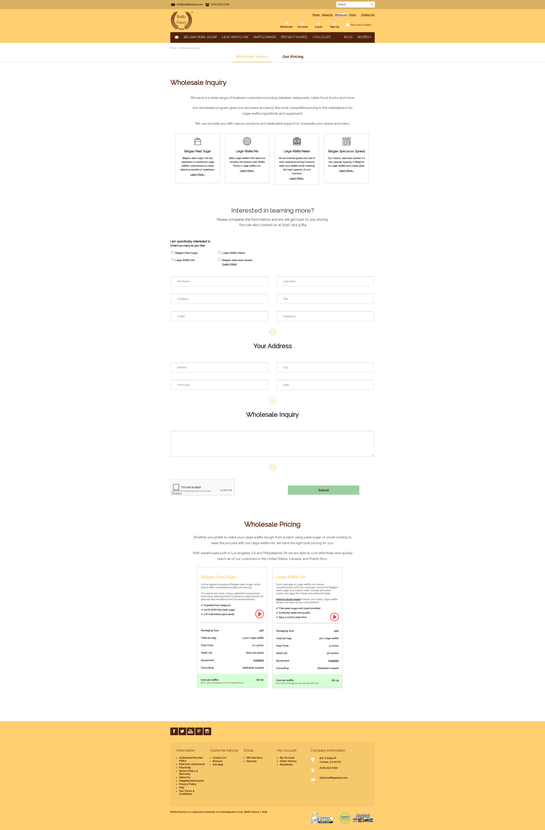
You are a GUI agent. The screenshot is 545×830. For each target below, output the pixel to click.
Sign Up (334, 26)
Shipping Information (191, 780)
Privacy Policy (187, 784)
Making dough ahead (288, 599)
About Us (327, 14)
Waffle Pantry (251, 812)
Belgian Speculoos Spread (237, 260)
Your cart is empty (360, 24)
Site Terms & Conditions (187, 792)
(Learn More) (229, 264)
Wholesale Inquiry (190, 48)
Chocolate (322, 37)
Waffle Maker (264, 37)
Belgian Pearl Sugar (200, 37)
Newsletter (286, 764)
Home (316, 14)
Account (302, 26)
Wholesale (341, 14)
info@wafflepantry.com (190, 4)
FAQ (181, 787)
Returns (217, 761)
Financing (185, 767)
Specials (251, 761)
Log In (318, 26)
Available (258, 660)
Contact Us (368, 14)
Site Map (218, 764)
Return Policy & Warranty (188, 772)
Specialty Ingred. (294, 37)
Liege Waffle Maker (233, 252)
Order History (288, 761)
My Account (287, 757)
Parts (352, 14)
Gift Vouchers (254, 757)
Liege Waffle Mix (235, 37)
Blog (348, 37)
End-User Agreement (192, 764)
